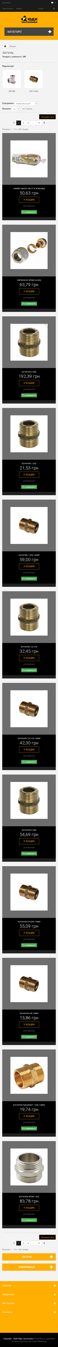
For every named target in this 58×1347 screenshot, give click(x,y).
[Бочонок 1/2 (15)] (29, 617)
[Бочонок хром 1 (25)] (29, 1167)
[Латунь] (33, 79)
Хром (12, 91)
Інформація (27, 1267)
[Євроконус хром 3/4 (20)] (29, 250)
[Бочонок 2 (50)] (29, 342)
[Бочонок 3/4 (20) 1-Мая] (29, 892)
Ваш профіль (8, 9)
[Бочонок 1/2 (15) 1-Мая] (29, 709)
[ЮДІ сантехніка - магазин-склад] (29, 19)
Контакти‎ (6, 3)
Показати (6, 108)
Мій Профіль (8, 1303)
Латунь (33, 91)
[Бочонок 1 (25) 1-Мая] (29, 525)
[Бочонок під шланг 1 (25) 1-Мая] (29, 1075)
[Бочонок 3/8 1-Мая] (29, 984)
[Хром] (11, 79)
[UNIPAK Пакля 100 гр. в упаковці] (29, 159)
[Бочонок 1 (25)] (29, 434)
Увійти (19, 9)
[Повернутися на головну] (5, 46)
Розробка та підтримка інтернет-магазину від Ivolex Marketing (33, 1340)
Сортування (8, 103)
